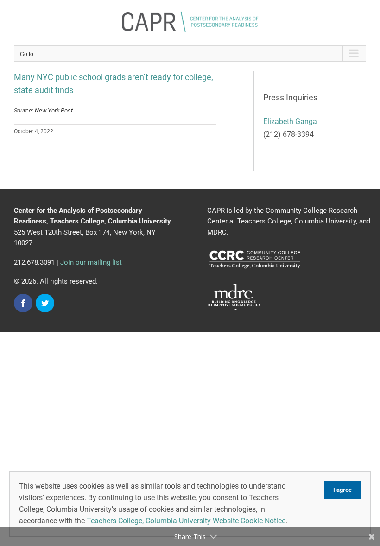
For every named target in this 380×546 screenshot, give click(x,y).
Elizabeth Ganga (290, 121)
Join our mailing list (91, 262)
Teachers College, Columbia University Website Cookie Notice (186, 520)
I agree (342, 489)
